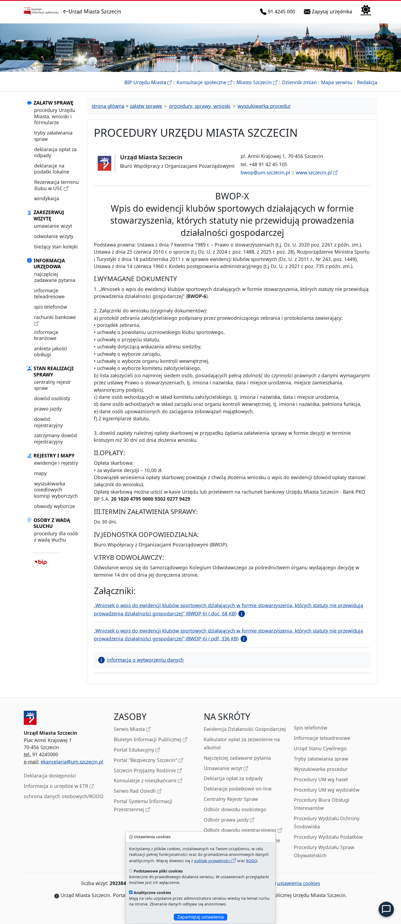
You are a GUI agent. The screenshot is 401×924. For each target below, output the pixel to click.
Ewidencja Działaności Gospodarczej (245, 729)
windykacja (46, 198)
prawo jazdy (48, 408)
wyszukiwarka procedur (264, 106)
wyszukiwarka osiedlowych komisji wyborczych (56, 489)
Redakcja (367, 82)
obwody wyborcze (54, 506)
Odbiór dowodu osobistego (235, 809)
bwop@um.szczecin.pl (265, 172)
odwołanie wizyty (53, 236)
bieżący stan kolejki (56, 246)
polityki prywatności (213, 860)
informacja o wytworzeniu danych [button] (145, 659)
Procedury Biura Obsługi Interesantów (321, 804)
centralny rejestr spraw (52, 385)
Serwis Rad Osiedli (135, 791)
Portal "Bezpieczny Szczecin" (146, 760)
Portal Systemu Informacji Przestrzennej (143, 805)
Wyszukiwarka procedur (321, 769)
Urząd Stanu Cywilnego (320, 748)
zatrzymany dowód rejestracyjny (55, 438)
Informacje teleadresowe (322, 738)
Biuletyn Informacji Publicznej (148, 739)
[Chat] (386, 909)
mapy (40, 473)
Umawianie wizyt (224, 768)
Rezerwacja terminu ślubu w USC (56, 185)
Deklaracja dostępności (50, 775)
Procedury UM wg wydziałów (327, 789)
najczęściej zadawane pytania (54, 277)
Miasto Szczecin (257, 82)
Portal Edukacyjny (134, 749)
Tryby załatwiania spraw (321, 758)
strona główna (108, 106)
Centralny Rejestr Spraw (231, 799)
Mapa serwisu (336, 82)
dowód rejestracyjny (48, 422)
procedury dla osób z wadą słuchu (56, 536)
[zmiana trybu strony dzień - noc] (366, 9)
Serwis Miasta (130, 729)
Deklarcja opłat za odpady (233, 778)
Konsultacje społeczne (204, 82)
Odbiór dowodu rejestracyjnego (241, 830)
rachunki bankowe (55, 317)
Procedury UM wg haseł (321, 779)
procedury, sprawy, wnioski (200, 106)
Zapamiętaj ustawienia (200, 917)
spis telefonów (50, 306)
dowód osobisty (52, 398)
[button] (240, 613)
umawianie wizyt (53, 226)
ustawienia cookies (298, 883)
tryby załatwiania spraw (53, 135)
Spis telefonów (310, 727)
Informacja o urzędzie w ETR (56, 786)
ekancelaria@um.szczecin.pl (72, 761)
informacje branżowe (46, 335)
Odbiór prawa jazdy (227, 819)
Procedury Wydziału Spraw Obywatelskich (324, 851)
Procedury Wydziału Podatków (328, 837)
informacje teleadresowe (49, 293)
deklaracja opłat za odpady (55, 152)
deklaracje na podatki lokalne (51, 168)
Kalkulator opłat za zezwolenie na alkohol (242, 743)
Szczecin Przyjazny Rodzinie (145, 770)
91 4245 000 (281, 11)
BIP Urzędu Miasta (148, 82)
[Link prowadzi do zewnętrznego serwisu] (40, 562)
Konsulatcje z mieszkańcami (146, 780)
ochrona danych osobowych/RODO (63, 796)
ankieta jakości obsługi (50, 351)
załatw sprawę (146, 106)
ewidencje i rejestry (56, 463)
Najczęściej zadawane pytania (237, 758)
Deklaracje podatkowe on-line (238, 788)
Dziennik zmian (299, 82)
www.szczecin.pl (314, 172)
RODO (251, 860)
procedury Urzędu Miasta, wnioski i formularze (54, 116)
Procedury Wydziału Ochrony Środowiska (327, 822)
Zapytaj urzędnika (332, 11)
